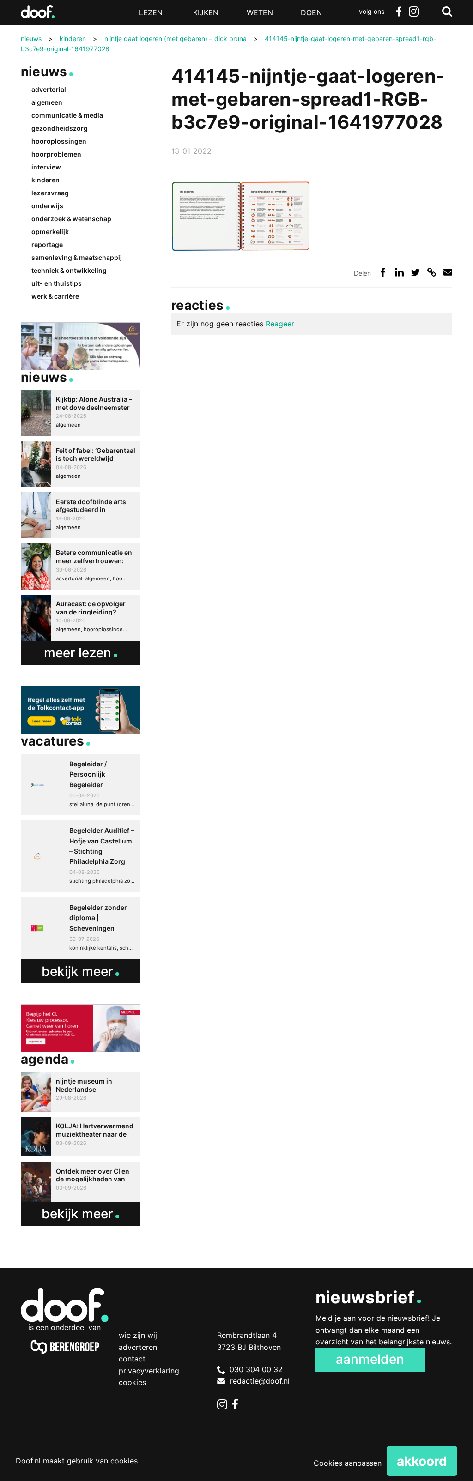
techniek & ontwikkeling (69, 270)
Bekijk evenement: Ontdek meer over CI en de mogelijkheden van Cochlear (80, 1182)
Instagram (414, 11)
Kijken (205, 12)
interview (46, 167)
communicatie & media (67, 115)
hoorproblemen (56, 154)
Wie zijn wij (138, 1335)
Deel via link (431, 272)
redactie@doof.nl (260, 1380)
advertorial (48, 89)
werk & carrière (55, 296)
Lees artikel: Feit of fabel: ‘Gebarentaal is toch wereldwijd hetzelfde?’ (80, 464)
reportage (47, 244)
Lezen (151, 12)
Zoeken (447, 11)
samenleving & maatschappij (76, 257)
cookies (124, 1460)
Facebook (399, 11)
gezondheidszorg (59, 128)
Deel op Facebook (382, 272)
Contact (132, 1358)
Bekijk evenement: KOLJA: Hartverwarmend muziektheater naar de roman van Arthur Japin (80, 1136)
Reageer (280, 323)
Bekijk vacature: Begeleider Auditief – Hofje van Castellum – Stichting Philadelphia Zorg (80, 856)
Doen (311, 12)
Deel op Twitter (415, 272)
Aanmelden (370, 1359)
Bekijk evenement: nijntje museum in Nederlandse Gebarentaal (80, 1092)
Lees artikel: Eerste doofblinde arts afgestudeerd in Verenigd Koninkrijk (80, 515)
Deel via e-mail (447, 272)
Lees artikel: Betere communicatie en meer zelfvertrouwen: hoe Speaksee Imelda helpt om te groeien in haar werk (80, 566)
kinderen (45, 180)
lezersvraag (50, 193)
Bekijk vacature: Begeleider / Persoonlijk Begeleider (80, 784)
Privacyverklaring (149, 1370)
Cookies (132, 1382)
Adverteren (138, 1347)
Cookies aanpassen (348, 1463)
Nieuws (44, 71)
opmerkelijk (50, 231)
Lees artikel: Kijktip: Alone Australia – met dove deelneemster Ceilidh (80, 413)
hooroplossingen (58, 141)
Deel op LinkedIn (399, 272)
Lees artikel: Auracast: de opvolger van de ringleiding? (80, 618)
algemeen (46, 102)
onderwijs (47, 206)
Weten (260, 12)
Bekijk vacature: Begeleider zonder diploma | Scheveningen (80, 928)
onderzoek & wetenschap (71, 219)
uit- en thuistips (56, 283)
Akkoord (422, 1461)
